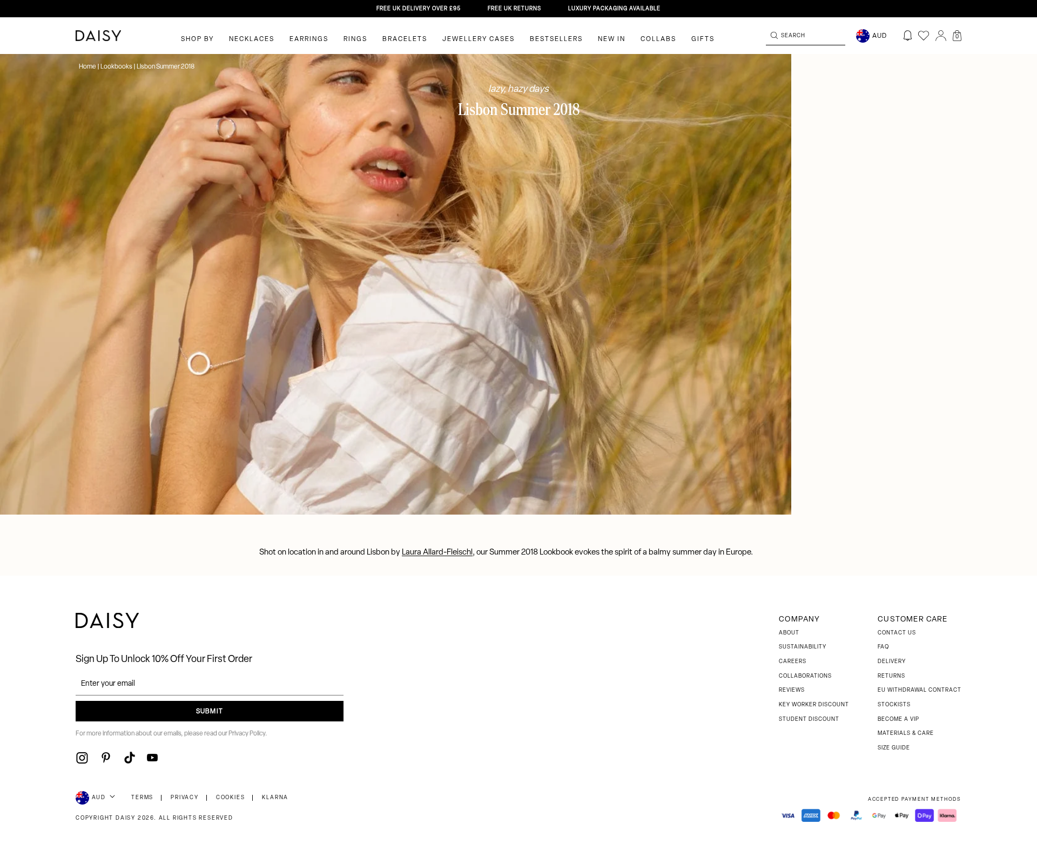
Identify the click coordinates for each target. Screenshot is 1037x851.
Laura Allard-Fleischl (437, 553)
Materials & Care (906, 734)
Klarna (275, 798)
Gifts (703, 39)
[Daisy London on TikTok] (129, 757)
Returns (891, 676)
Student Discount (809, 719)
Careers (792, 662)
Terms (142, 798)
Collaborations (805, 676)
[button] (957, 35)
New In (611, 39)
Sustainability (802, 647)
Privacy (185, 798)
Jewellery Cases (478, 39)
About (789, 633)
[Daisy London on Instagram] (82, 757)
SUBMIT (209, 711)
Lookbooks (116, 67)
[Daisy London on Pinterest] (105, 757)
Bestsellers (556, 39)
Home (88, 67)
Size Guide (894, 748)
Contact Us (897, 633)
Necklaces (251, 39)
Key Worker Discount (814, 705)
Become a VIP (898, 719)
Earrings (308, 39)
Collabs (658, 39)
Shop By (197, 39)
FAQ (883, 647)
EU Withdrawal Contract (919, 690)
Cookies (230, 798)
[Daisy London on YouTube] (152, 757)
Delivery (892, 662)
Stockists (894, 705)
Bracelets (404, 39)
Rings (355, 39)
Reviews (792, 690)
